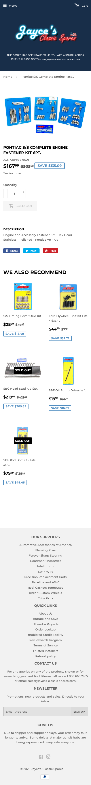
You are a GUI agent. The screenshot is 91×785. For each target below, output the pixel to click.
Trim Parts (45, 598)
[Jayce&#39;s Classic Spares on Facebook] (40, 757)
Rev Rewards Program (45, 640)
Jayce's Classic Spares (47, 769)
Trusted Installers (45, 651)
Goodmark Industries (45, 561)
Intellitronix (45, 566)
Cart (84, 5)
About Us (45, 613)
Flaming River (45, 550)
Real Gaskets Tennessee (45, 587)
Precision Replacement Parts (45, 577)
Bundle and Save (45, 619)
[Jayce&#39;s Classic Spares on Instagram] (48, 757)
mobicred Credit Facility (45, 634)
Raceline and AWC (45, 582)
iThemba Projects (46, 624)
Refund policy (45, 656)
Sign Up (79, 711)
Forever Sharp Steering (45, 555)
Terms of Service (46, 645)
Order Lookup (45, 629)
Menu (13, 5)
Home (7, 76)
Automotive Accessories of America (45, 545)
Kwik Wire (45, 571)
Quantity (10, 185)
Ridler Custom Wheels (45, 593)
